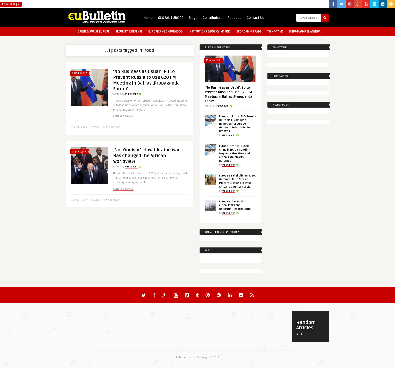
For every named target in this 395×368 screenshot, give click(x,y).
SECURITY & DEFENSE (128, 31)
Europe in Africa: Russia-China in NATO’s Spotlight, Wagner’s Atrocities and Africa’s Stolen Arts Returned (235, 153)
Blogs (193, 18)
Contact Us (255, 18)
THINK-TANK (275, 31)
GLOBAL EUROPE (170, 18)
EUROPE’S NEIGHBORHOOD (165, 31)
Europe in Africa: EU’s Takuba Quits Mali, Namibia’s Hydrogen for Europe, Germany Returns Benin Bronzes (237, 124)
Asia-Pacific (79, 73)
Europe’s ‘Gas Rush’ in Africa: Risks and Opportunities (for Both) (235, 205)
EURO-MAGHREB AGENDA (305, 31)
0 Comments (113, 127)
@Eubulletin (131, 94)
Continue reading (123, 116)
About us (234, 18)
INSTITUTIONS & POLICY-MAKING (210, 31)
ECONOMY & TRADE (249, 31)
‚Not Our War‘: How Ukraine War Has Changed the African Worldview (146, 155)
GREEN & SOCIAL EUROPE (93, 31)
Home (148, 18)
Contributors (212, 18)
